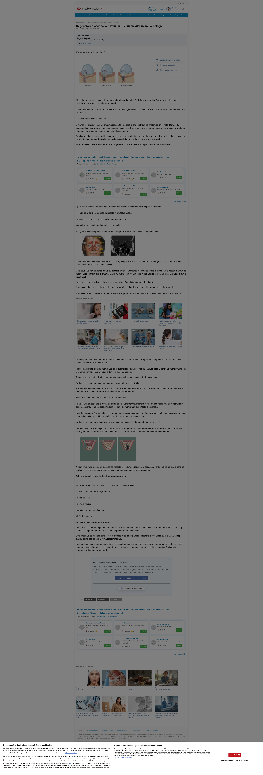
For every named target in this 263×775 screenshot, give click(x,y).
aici (70, 763)
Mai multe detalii (71, 753)
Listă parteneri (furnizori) (123, 757)
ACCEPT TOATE (235, 755)
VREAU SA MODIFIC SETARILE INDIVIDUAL (234, 760)
